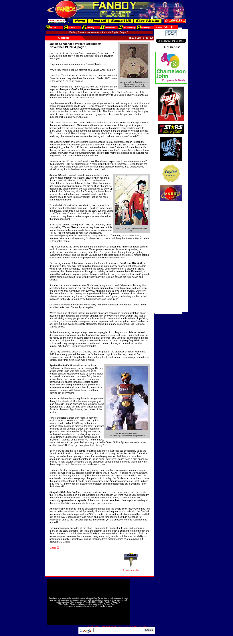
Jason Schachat (131, 570)
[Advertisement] (171, 257)
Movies (90, 626)
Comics (97, 626)
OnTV (113, 626)
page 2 (54, 547)
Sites (144, 626)
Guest (120, 626)
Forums (128, 626)
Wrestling (106, 626)
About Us (136, 626)
